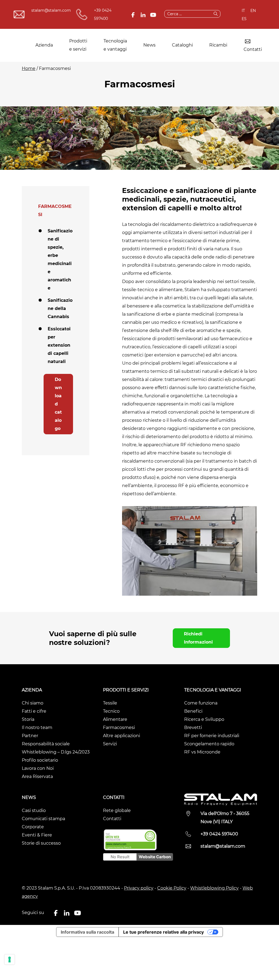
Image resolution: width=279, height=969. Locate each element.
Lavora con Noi (38, 768)
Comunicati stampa (43, 818)
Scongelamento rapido (209, 743)
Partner (30, 735)
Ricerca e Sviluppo (204, 719)
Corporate (33, 826)
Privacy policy (138, 888)
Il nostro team (37, 727)
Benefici (193, 711)
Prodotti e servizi (78, 45)
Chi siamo (32, 703)
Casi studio (34, 810)
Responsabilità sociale (46, 743)
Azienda (44, 45)
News (149, 45)
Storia (28, 719)
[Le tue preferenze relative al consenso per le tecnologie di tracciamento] (9, 959)
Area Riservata (37, 776)
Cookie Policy (171, 888)
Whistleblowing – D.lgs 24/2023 (56, 752)
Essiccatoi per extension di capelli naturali (59, 345)
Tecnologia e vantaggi (115, 45)
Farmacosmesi (119, 727)
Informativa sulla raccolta (87, 932)
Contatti (253, 49)
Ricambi (218, 45)
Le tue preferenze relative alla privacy (163, 932)
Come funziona (200, 703)
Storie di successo (41, 843)
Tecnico (111, 711)
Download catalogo (58, 404)
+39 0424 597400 (102, 14)
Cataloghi (182, 45)
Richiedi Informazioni (198, 638)
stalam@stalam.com (51, 10)
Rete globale (117, 810)
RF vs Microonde (202, 752)
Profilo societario (40, 760)
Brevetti (193, 727)
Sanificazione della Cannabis (60, 308)
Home (28, 68)
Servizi (110, 743)
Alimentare (115, 719)
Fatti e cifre (34, 711)
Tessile (110, 703)
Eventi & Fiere (37, 835)
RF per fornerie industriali (211, 735)
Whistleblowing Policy (214, 888)
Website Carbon (155, 856)
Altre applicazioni (121, 735)
